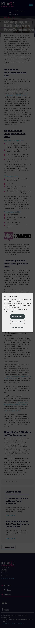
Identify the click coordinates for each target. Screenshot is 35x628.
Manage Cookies (17, 327)
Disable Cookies (17, 322)
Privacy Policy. (8, 311)
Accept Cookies (17, 316)
